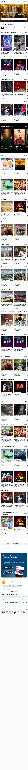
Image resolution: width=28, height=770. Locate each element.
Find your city (8, 547)
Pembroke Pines (18, 543)
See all (25, 32)
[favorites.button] (11, 36)
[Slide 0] (12, 591)
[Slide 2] (16, 591)
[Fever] (3, 1)
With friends (16, 27)
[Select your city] (18, 2)
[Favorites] (21, 2)
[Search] (15, 1)
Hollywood (7, 543)
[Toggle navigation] (26, 1)
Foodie (23, 27)
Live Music (8, 27)
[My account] (24, 1)
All (2, 27)
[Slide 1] (14, 591)
